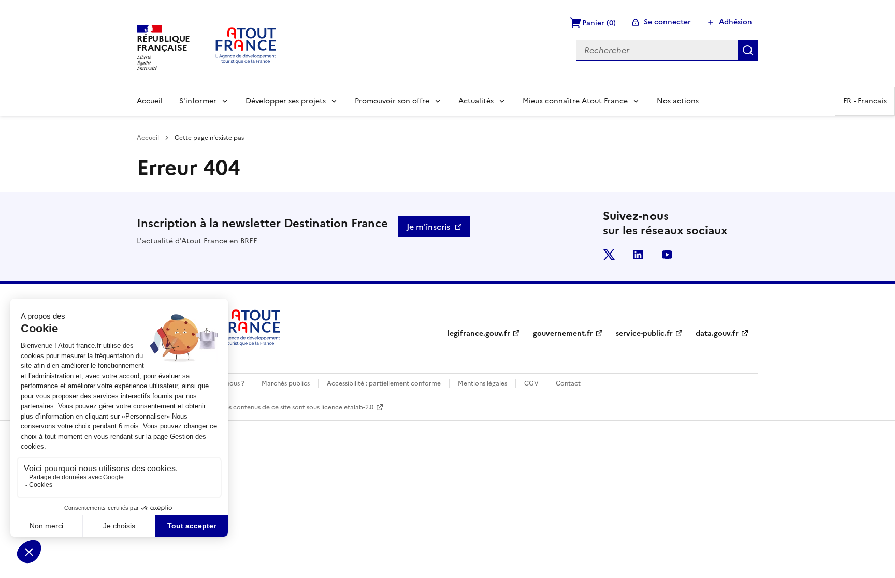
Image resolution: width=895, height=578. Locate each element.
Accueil (150, 101)
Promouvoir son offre (392, 101)
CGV (531, 383)
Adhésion (735, 22)
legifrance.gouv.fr (478, 333)
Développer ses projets (286, 101)
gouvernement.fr (563, 333)
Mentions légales (482, 383)
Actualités (476, 101)
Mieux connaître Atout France (575, 101)
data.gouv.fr (717, 333)
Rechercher (748, 50)
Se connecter (667, 22)
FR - (865, 101)
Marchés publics (286, 383)
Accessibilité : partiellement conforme (384, 383)
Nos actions (678, 101)
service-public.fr (644, 333)
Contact (568, 383)
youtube (667, 254)
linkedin (638, 254)
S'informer (197, 101)
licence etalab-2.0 (347, 407)
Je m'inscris (428, 226)
